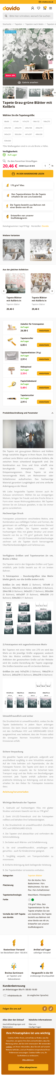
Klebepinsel (26, 366)
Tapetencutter (27, 395)
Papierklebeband (28, 381)
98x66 (6, 121)
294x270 (39, 128)
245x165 (7, 128)
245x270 (18, 128)
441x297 (28, 134)
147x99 (15, 121)
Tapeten (18, 24)
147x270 (25, 121)
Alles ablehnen (28, 1060)
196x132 (36, 121)
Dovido (45, 226)
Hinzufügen (44, 331)
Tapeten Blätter (35, 875)
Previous (4, 291)
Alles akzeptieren (28, 1067)
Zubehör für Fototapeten (32, 324)
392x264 (18, 134)
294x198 (28, 128)
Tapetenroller (27, 338)
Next (49, 57)
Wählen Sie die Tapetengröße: (19, 115)
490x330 (39, 134)
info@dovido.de (14, 995)
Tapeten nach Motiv (34, 24)
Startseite (7, 24)
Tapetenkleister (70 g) (31, 352)
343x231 (7, 134)
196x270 (46, 121)
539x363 (7, 140)
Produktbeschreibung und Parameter (20, 413)
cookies (9, 1047)
